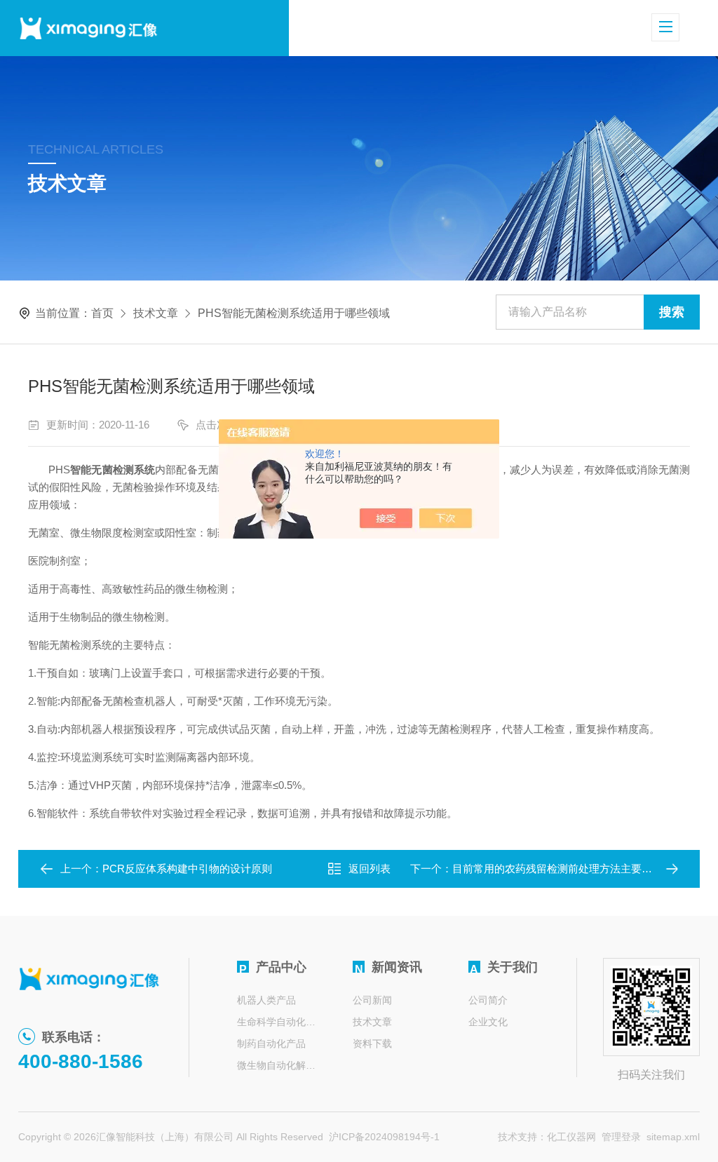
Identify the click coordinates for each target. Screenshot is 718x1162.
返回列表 (369, 868)
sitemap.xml (673, 1136)
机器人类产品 (266, 1000)
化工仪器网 (571, 1136)
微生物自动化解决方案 (277, 1065)
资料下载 (372, 1043)
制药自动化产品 (271, 1043)
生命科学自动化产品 (277, 1021)
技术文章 (155, 313)
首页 (102, 313)
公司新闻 (372, 1000)
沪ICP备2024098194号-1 (384, 1136)
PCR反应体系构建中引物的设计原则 (187, 868)
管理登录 (621, 1136)
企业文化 (488, 1021)
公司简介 (488, 1000)
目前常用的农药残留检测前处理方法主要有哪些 (562, 868)
